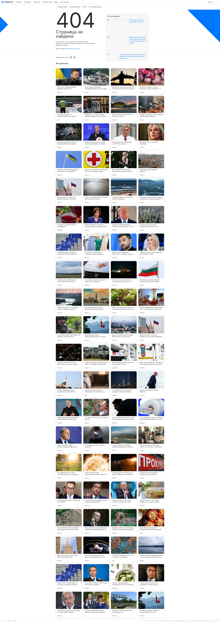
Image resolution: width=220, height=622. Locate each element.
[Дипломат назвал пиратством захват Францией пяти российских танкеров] (69, 549)
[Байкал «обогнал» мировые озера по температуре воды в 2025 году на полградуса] (151, 549)
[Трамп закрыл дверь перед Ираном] (151, 384)
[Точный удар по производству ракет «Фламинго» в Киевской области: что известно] (124, 467)
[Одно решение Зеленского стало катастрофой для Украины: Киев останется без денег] (124, 412)
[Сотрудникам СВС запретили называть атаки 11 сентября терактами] (124, 384)
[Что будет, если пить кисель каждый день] (69, 219)
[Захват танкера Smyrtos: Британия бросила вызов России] (96, 191)
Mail (3, 620)
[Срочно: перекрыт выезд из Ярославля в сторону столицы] (69, 357)
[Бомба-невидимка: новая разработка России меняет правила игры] (69, 384)
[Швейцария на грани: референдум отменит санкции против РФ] (96, 329)
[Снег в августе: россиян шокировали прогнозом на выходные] (151, 219)
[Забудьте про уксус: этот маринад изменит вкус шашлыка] (151, 109)
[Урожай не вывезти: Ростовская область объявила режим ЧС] (69, 301)
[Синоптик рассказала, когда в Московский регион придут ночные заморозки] (69, 136)
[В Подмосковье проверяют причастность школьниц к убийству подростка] (151, 467)
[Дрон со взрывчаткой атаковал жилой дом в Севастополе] (124, 329)
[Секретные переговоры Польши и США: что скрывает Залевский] (96, 357)
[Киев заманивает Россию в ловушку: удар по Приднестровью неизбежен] (96, 219)
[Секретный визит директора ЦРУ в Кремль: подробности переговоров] (96, 494)
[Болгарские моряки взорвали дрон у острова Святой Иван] (151, 274)
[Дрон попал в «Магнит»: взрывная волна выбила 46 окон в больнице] (151, 357)
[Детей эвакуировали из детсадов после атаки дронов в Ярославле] (151, 301)
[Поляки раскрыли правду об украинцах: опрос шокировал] (69, 246)
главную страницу (74, 48)
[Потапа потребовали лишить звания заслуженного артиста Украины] (96, 605)
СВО (85, 7)
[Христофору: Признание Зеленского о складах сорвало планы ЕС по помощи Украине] (124, 246)
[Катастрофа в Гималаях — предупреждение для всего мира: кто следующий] (96, 81)
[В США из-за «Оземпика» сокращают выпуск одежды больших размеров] (96, 246)
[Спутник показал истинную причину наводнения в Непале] (124, 439)
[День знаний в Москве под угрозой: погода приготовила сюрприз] (124, 164)
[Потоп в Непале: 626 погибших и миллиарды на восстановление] (69, 522)
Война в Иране (75, 7)
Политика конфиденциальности (178, 620)
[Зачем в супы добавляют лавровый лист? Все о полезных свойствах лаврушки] (124, 577)
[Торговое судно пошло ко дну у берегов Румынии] (124, 191)
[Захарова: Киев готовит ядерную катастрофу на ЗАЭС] (151, 246)
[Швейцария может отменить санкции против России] (151, 605)
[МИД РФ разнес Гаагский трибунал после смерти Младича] (151, 329)
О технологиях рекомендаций (161, 620)
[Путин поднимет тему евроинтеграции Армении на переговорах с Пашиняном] (69, 439)
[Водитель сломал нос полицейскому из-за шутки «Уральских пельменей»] (69, 109)
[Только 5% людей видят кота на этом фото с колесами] (124, 549)
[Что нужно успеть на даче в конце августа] (96, 412)
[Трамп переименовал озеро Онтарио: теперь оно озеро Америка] (124, 494)
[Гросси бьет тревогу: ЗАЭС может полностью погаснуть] (96, 577)
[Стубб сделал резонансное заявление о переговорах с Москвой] (151, 577)
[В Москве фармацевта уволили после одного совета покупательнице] (124, 357)
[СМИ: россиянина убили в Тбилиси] (151, 164)
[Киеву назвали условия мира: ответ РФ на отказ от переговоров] (124, 136)
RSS (145, 620)
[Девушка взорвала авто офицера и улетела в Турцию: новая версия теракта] (96, 164)
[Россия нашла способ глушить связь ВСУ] (96, 439)
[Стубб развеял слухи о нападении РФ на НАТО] (69, 494)
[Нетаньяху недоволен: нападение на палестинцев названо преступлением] (69, 605)
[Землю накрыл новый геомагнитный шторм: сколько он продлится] (96, 467)
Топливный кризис (96, 7)
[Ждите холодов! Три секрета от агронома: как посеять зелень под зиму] (124, 301)
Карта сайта (215, 620)
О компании (8, 620)
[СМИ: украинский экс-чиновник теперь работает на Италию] (69, 412)
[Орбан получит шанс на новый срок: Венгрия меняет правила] (96, 136)
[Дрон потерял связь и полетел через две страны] (124, 109)
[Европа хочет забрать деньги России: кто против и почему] (69, 577)
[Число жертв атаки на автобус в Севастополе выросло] (96, 274)
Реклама (15, 620)
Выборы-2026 (63, 7)
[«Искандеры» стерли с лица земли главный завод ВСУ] (69, 274)
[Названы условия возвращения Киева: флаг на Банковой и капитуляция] (69, 164)
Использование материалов (195, 620)
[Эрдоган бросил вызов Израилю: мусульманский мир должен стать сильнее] (96, 522)
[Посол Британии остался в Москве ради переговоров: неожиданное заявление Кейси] (96, 301)
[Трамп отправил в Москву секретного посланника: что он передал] (124, 219)
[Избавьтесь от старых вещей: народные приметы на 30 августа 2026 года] (96, 109)
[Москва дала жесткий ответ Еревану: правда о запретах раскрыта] (69, 191)
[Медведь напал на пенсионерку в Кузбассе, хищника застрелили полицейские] (124, 522)
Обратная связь (207, 620)
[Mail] (2, 2)
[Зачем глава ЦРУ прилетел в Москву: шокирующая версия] (96, 549)
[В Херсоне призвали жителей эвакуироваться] (124, 605)
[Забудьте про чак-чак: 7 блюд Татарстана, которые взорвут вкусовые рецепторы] (151, 494)
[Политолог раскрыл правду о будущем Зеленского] (69, 81)
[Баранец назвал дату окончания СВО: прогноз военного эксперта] (124, 81)
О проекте (150, 620)
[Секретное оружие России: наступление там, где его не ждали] (124, 274)
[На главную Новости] (8, 2)
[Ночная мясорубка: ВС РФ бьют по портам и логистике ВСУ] (69, 329)
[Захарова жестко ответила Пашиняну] (151, 136)
